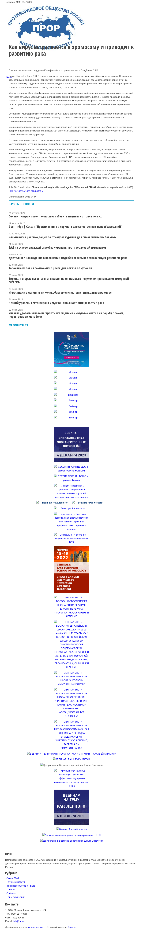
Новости (10, 889)
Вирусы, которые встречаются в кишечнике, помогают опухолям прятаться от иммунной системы (69, 280)
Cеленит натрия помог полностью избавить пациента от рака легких (55, 216)
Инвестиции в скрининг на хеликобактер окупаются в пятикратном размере (60, 292)
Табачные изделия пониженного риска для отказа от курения (50, 268)
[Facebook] (7, 105)
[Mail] (7, 129)
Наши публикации (15, 896)
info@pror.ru (19, 921)
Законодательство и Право (20, 885)
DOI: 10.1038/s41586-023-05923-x (26, 191)
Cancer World (13, 878)
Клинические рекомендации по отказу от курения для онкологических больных (62, 237)
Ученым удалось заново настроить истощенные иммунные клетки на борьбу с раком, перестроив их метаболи (66, 315)
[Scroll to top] (1, 942)
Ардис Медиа (35, 927)
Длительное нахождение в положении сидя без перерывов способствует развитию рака (68, 258)
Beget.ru (71, 927)
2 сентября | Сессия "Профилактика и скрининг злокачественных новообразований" (65, 226)
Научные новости (15, 881)
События (11, 893)
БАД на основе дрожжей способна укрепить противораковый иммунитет (57, 247)
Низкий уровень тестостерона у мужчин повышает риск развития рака (56, 303)
